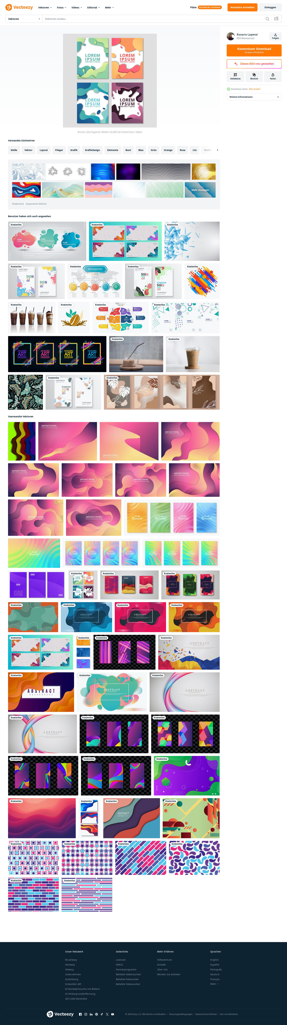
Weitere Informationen (241, 96)
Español (214, 964)
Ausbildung (71, 979)
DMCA (119, 964)
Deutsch (214, 974)
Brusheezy (71, 959)
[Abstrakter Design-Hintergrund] (192, 241)
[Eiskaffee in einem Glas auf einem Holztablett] (136, 354)
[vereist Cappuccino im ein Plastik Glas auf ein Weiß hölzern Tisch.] (193, 354)
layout (44, 150)
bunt (128, 150)
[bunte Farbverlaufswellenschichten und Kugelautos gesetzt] (83, 652)
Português (216, 969)
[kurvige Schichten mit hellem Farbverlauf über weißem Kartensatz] (89, 818)
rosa (182, 150)
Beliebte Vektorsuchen (128, 974)
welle (14, 150)
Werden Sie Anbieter (168, 974)
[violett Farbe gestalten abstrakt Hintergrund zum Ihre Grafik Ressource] (33, 858)
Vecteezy (70, 964)
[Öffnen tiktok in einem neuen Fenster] (102, 1014)
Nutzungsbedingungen (181, 1014)
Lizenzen (121, 959)
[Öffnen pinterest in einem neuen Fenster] (96, 1014)
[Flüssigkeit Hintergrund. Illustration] (33, 617)
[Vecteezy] (19, 7)
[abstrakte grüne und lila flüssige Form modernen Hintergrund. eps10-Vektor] (187, 775)
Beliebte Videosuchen (128, 984)
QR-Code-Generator (76, 998)
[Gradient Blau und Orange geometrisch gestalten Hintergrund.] (191, 818)
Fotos (60, 7)
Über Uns (162, 969)
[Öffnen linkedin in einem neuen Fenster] (91, 1014)
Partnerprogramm (126, 969)
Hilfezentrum (164, 959)
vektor (28, 150)
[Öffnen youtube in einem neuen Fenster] (112, 1014)
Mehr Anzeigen (200, 189)
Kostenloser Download (254, 50)
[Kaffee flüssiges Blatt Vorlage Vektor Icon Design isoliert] (74, 317)
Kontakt (161, 964)
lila (195, 150)
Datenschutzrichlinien (206, 1014)
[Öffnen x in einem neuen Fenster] (107, 1014)
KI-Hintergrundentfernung (80, 993)
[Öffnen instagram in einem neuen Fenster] (85, 1014)
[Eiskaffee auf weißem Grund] (31, 317)
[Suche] (267, 19)
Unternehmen (73, 974)
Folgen (275, 38)
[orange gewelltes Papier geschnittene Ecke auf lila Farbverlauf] (41, 692)
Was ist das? (254, 89)
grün (153, 150)
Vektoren (43, 7)
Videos (75, 7)
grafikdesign (92, 150)
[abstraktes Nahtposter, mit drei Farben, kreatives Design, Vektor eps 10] (36, 281)
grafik (74, 150)
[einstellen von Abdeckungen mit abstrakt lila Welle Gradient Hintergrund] (37, 584)
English (214, 959)
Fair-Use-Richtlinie (229, 1014)
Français (215, 979)
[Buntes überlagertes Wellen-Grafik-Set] (83, 584)
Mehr (108, 7)
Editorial (92, 7)
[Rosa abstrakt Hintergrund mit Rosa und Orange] (42, 818)
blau (140, 150)
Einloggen (270, 7)
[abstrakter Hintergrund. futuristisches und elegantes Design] (189, 652)
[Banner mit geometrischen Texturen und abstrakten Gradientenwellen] (125, 241)
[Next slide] (214, 150)
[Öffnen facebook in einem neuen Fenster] (80, 1014)
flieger (59, 150)
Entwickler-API (73, 984)
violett (208, 150)
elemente (112, 150)
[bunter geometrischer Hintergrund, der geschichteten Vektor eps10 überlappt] (131, 818)
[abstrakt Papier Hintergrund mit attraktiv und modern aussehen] (67, 441)
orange (168, 150)
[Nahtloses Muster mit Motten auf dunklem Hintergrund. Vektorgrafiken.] (25, 392)
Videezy (69, 969)
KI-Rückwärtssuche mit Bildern (82, 988)
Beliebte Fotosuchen (127, 979)
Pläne (193, 7)
